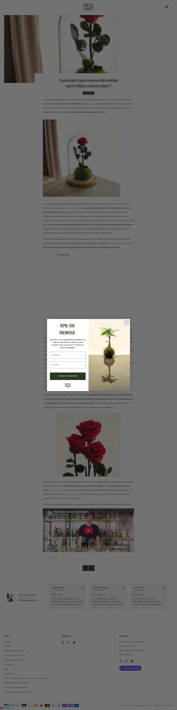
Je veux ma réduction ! (68, 376)
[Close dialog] (126, 322)
